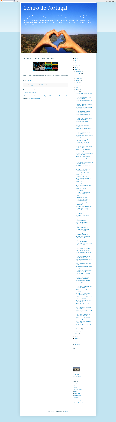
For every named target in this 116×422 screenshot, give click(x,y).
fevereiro (78, 328)
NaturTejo (76, 397)
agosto (78, 80)
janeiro (78, 331)
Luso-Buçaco (77, 393)
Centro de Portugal (45, 8)
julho (77, 82)
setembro (78, 78)
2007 (76, 336)
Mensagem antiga (63, 95)
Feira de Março (31, 85)
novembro (78, 73)
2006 (76, 338)
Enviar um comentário (30, 92)
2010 (76, 67)
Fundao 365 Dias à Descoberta (83, 156)
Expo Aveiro (30, 80)
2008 (76, 333)
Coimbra (76, 385)
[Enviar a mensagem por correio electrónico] (46, 84)
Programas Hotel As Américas (83, 172)
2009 (76, 69)
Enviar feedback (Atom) (34, 98)
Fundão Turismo (78, 399)
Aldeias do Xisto (78, 401)
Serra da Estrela (78, 389)
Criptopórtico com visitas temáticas (84, 206)
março (77, 91)
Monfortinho (77, 395)
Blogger (66, 411)
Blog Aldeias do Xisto (79, 402)
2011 (76, 65)
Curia (75, 391)
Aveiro (76, 384)
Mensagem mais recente (29, 95)
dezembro (78, 71)
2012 (76, 63)
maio (77, 87)
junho (77, 85)
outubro (78, 76)
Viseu (75, 387)
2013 (76, 60)
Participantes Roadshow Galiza (83, 250)
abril (77, 89)
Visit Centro (77, 344)
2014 (76, 58)
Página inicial (47, 95)
